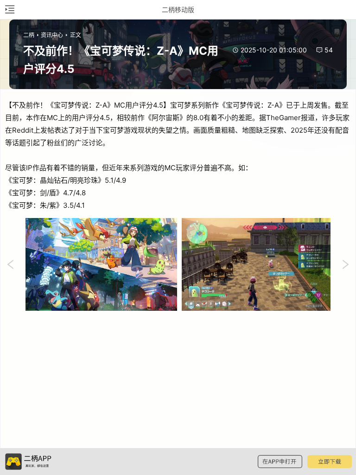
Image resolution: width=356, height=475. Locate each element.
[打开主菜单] (9, 9)
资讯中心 (52, 35)
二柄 (28, 35)
